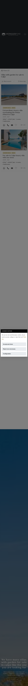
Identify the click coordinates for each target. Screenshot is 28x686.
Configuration (7, 353)
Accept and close (8, 344)
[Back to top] (26, 684)
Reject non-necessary (9, 349)
